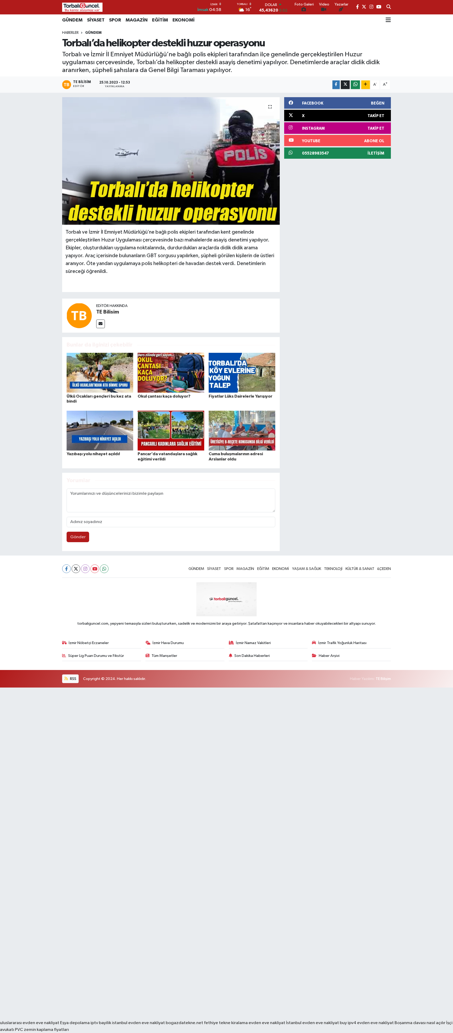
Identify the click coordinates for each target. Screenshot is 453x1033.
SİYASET (96, 20)
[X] (76, 568)
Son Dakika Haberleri (252, 656)
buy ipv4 (348, 1023)
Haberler (70, 33)
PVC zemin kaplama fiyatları (42, 1029)
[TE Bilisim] (79, 315)
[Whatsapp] (104, 568)
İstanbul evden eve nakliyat (312, 1023)
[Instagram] (85, 568)
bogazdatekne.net (185, 1023)
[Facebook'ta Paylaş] (336, 84)
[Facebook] (66, 568)
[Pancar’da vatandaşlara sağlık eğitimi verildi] (171, 430)
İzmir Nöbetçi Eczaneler (89, 643)
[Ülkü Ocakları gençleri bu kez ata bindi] (100, 372)
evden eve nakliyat (267, 1023)
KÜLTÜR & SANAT (360, 569)
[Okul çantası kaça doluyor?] (171, 372)
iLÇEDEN (384, 569)
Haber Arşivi (329, 656)
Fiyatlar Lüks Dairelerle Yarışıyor (240, 396)
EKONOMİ (183, 20)
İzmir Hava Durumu (168, 643)
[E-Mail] (100, 324)
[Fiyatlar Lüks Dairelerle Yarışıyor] (242, 372)
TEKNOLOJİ (333, 569)
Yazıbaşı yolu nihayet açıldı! (93, 454)
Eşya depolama (75, 1023)
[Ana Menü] (388, 20)
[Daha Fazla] (365, 84)
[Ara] (388, 7)
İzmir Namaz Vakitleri (253, 643)
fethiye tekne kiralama (226, 1023)
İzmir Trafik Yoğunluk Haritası (342, 643)
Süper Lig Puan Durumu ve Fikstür (96, 656)
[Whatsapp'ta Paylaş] (355, 84)
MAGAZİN (137, 20)
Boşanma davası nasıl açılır (420, 1023)
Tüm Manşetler (164, 656)
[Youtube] (94, 568)
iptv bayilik (100, 1023)
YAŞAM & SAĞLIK (306, 569)
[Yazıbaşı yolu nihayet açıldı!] (100, 430)
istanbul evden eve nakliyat (138, 1023)
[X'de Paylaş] (345, 84)
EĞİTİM (160, 20)
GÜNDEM (72, 20)
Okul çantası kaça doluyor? (164, 396)
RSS (72, 679)
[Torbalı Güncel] (82, 7)
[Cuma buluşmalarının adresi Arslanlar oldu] (242, 430)
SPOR (115, 20)
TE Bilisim (107, 312)
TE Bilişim (383, 679)
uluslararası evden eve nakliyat (29, 1023)
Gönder (78, 537)
